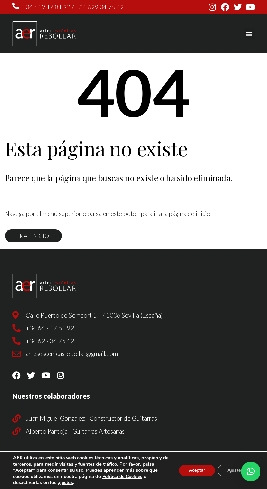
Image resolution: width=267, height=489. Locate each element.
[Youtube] (250, 7)
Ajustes (235, 470)
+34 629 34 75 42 (100, 7)
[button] (249, 33)
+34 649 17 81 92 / (48, 7)
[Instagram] (212, 7)
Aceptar (197, 470)
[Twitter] (238, 7)
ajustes (65, 482)
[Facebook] (225, 7)
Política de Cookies (122, 476)
